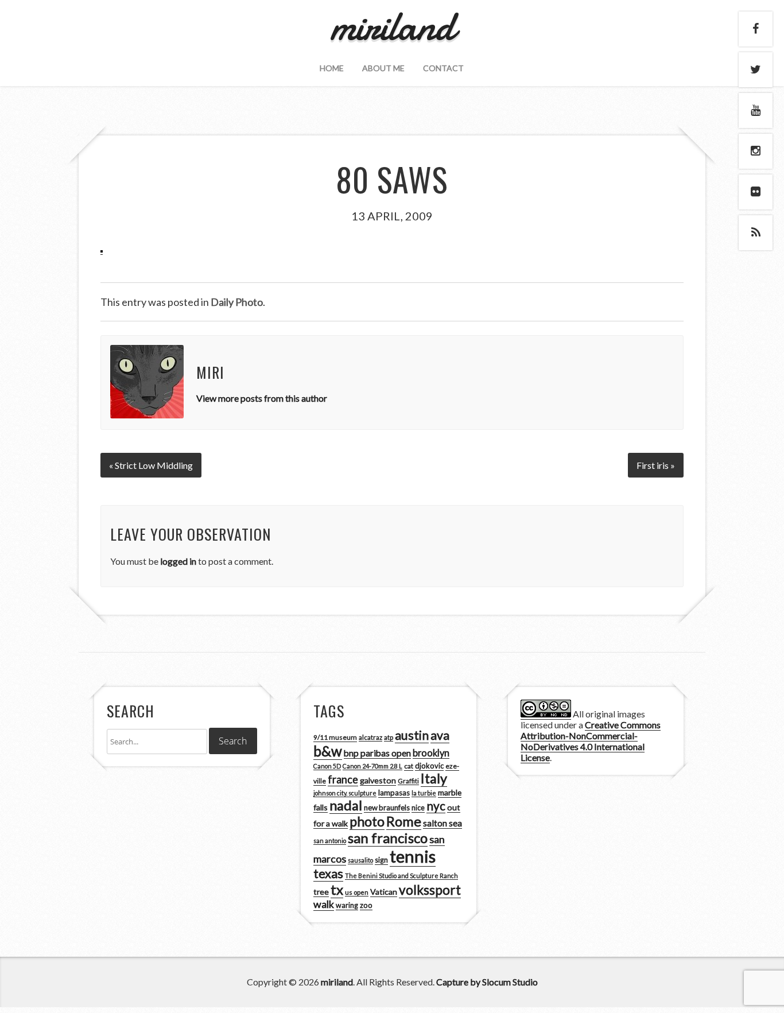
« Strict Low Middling (151, 465)
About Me (383, 68)
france (343, 779)
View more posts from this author (261, 398)
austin (412, 735)
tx (337, 889)
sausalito (360, 860)
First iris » (655, 465)
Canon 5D (327, 766)
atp (388, 737)
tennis (413, 856)
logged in (178, 561)
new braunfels (387, 807)
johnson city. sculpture (345, 793)
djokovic (429, 765)
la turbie (424, 793)
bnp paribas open (377, 753)
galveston (378, 780)
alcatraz (370, 737)
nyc (435, 806)
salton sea (442, 823)
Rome (403, 821)
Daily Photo (237, 302)
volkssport (430, 890)
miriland (337, 981)
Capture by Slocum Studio (487, 981)
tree (321, 891)
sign (381, 860)
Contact (443, 68)
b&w (327, 751)
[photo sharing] (101, 249)
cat (408, 766)
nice (418, 808)
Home (332, 68)
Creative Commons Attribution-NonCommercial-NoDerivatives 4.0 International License (591, 741)
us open (356, 892)
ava (439, 735)
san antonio (329, 840)
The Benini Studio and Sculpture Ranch (401, 875)
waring (347, 905)
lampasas (394, 792)
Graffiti (408, 781)
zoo (366, 905)
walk (323, 904)
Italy (434, 778)
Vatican (383, 891)
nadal (345, 805)
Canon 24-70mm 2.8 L (372, 766)
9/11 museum (335, 737)
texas (328, 873)
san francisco (388, 837)
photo (367, 821)
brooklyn (431, 752)
